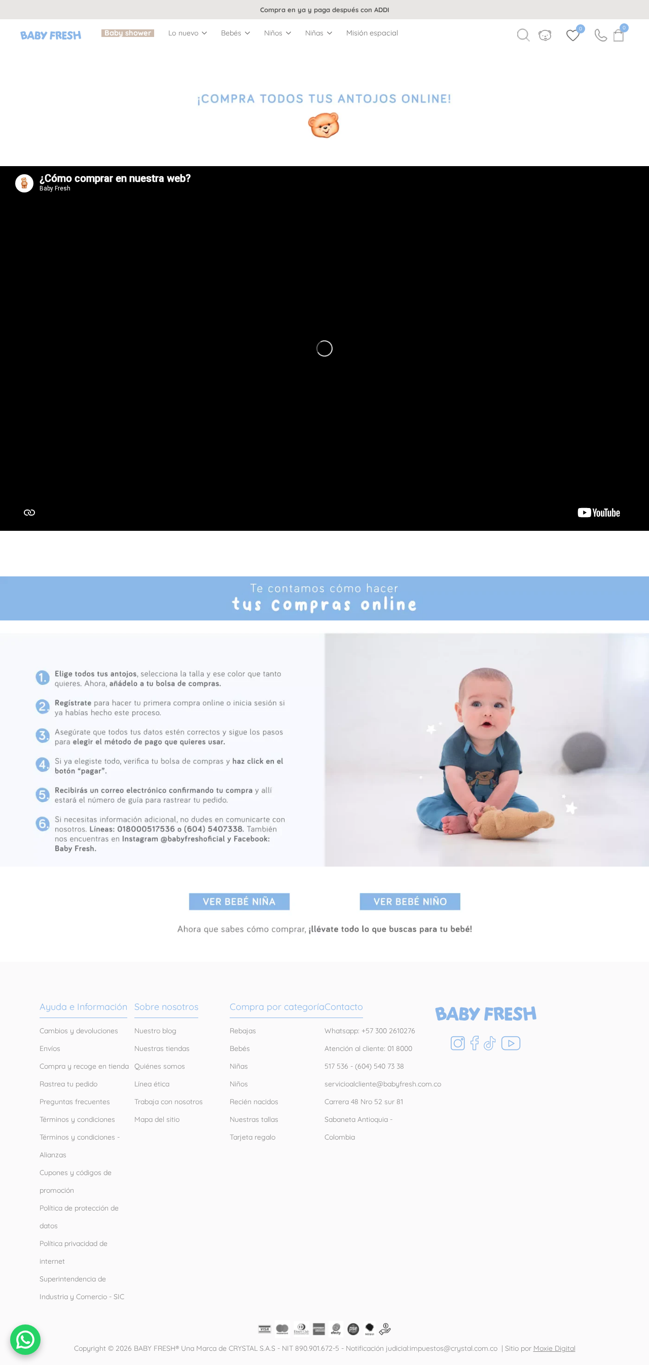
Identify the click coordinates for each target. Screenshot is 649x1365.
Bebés (231, 33)
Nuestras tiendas (162, 1048)
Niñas (314, 33)
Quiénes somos (159, 1066)
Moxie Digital (554, 1348)
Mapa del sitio (156, 1119)
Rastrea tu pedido (68, 1083)
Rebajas (243, 1030)
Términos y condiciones (77, 1119)
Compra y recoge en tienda (84, 1066)
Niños (273, 33)
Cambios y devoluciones (79, 1030)
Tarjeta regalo (252, 1137)
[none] (187, 32)
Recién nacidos (254, 1101)
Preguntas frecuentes (75, 1101)
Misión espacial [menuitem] (372, 33)
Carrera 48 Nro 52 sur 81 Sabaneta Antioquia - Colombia (363, 1119)
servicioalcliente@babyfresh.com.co (382, 1083)
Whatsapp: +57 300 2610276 (369, 1030)
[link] (324, 113)
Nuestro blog (155, 1030)
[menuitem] (127, 33)
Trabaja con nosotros (168, 1101)
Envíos (50, 1048)
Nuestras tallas (254, 1119)
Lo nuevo (183, 33)
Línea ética (151, 1083)
